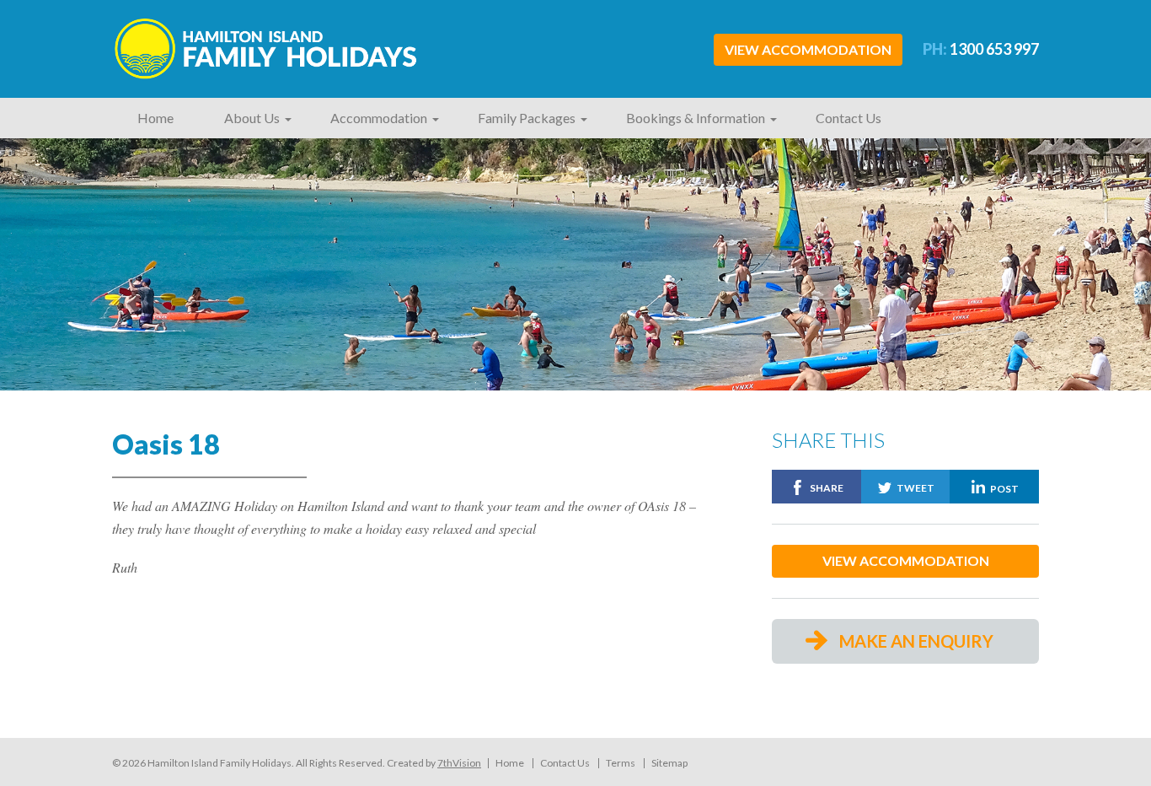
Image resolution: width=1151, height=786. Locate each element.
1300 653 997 (981, 49)
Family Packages (527, 118)
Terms (620, 763)
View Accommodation (808, 49)
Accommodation (378, 118)
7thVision (459, 762)
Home (155, 118)
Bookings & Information (695, 118)
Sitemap (669, 763)
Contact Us (848, 118)
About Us (252, 118)
